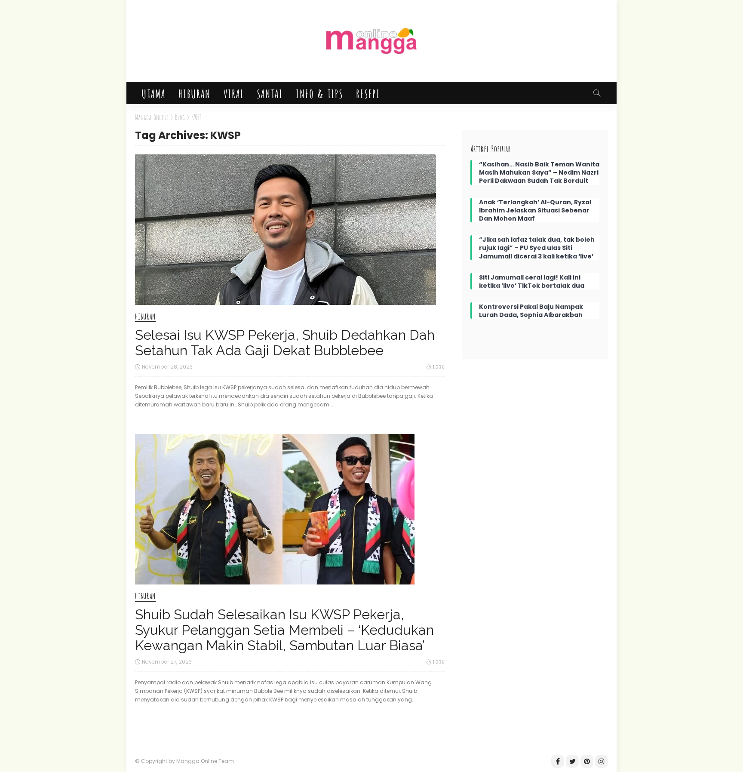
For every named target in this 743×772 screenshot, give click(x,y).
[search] (597, 93)
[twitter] (572, 761)
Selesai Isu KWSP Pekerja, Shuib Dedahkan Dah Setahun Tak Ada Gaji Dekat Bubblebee (285, 342)
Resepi (368, 93)
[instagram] (601, 761)
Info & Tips (319, 93)
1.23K (439, 367)
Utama (153, 93)
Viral (233, 93)
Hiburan (194, 93)
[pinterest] (586, 761)
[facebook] (557, 761)
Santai (269, 93)
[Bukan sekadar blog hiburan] (371, 41)
